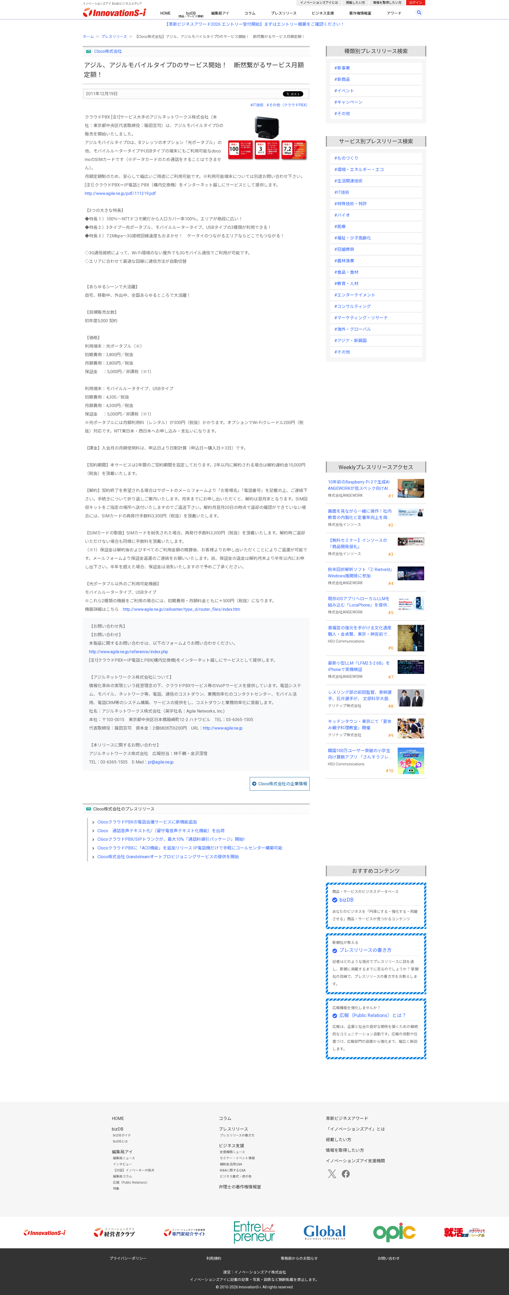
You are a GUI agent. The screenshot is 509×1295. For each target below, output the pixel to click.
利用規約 (213, 1258)
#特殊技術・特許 (350, 203)
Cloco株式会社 (108, 51)
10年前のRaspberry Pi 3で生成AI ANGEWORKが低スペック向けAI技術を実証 (360, 485)
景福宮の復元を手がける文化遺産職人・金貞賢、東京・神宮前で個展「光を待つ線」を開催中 (360, 631)
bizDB (191, 13)
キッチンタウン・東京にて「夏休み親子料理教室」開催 (360, 724)
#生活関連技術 (348, 181)
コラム (250, 13)
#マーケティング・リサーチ (361, 317)
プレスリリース (284, 13)
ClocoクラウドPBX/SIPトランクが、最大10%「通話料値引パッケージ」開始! (171, 839)
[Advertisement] (196, 911)
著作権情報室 (360, 13)
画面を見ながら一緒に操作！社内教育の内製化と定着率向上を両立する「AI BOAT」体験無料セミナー (360, 515)
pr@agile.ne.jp (161, 762)
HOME (165, 13)
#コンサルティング (352, 306)
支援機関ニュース (232, 1152)
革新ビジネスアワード (347, 1118)
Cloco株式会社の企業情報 (282, 783)
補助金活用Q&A (231, 1164)
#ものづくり (346, 158)
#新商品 (342, 79)
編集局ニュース (124, 1158)
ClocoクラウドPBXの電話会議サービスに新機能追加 (147, 822)
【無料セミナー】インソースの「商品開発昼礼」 (357, 543)
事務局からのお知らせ (299, 1258)
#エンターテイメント (354, 295)
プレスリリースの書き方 (365, 950)
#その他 (342, 113)
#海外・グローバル (352, 329)
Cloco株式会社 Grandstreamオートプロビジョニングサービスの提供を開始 (168, 856)
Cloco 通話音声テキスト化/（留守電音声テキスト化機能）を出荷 (161, 830)
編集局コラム (122, 1176)
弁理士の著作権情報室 (240, 1186)
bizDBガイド (122, 1135)
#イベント (344, 90)
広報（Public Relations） (131, 1182)
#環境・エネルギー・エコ (359, 169)
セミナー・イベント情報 (237, 1158)
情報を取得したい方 (387, 3)
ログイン (415, 3)
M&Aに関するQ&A (232, 1170)
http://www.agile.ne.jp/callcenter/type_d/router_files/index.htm (181, 609)
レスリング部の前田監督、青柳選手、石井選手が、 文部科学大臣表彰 (360, 696)
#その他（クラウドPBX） (288, 105)
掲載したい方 (355, 3)
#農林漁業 (344, 260)
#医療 (340, 226)
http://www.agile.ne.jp (223, 728)
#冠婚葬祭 (344, 249)
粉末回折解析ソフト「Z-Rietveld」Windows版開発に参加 (360, 572)
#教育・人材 (346, 283)
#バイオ (342, 215)
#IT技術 (257, 105)
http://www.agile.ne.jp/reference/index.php (128, 651)
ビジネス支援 (323, 13)
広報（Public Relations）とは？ (372, 1015)
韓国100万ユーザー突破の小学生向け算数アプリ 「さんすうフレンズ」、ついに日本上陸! (360, 754)
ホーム (88, 36)
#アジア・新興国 (350, 340)
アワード (394, 13)
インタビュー (122, 1164)
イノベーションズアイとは (319, 3)
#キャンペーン (348, 102)
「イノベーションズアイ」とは (355, 1129)
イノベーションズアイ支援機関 (355, 1160)
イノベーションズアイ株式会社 (260, 1272)
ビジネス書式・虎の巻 (236, 1176)
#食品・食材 (346, 272)
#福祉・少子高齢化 (352, 238)
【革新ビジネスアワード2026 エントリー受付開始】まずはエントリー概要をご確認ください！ (254, 24)
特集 (116, 1189)
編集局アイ (220, 13)
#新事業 (342, 68)
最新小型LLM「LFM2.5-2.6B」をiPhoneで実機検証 (359, 666)
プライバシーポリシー (128, 1258)
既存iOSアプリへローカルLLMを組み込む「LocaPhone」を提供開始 (359, 602)
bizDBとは (120, 1141)
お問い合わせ (389, 1258)
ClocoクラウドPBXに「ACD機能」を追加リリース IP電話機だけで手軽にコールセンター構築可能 (190, 848)
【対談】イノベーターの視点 (133, 1170)
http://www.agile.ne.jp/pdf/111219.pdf (120, 193)
